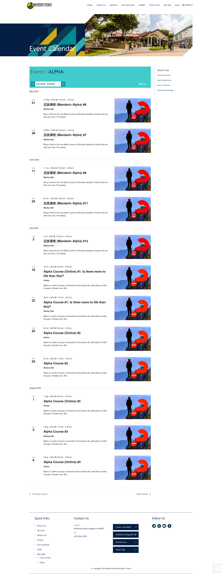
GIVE (39, 549)
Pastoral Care (121, 542)
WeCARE (167, 5)
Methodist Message (165, 90)
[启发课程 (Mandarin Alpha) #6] (132, 110)
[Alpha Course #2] (132, 369)
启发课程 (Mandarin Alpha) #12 (66, 241)
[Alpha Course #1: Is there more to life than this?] (132, 308)
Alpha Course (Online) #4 (62, 462)
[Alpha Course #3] (132, 437)
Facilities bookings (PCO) (126, 534)
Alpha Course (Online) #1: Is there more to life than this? (75, 273)
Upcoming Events (164, 80)
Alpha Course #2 (56, 363)
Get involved (128, 5)
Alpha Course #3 (56, 431)
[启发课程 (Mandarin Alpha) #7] (132, 141)
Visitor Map (120, 549)
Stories (141, 5)
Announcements (164, 75)
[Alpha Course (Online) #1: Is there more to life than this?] (132, 277)
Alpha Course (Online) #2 (62, 333)
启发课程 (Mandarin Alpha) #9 (65, 172)
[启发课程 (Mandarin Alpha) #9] (132, 178)
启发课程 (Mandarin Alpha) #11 (66, 203)
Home (89, 5)
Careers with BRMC (123, 527)
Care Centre (45, 557)
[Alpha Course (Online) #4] (132, 468)
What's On (154, 5)
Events (38, 71)
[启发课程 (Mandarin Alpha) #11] (132, 209)
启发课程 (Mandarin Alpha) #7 (65, 135)
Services (113, 5)
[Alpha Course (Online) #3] (132, 407)
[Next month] (63, 84)
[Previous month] (33, 84)
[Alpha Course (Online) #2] (132, 339)
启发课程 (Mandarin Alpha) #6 (65, 104)
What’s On (42, 535)
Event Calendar (163, 85)
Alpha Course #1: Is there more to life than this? (75, 304)
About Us (100, 5)
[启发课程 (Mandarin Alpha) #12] (132, 247)
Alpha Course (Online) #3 (62, 401)
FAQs (177, 5)
